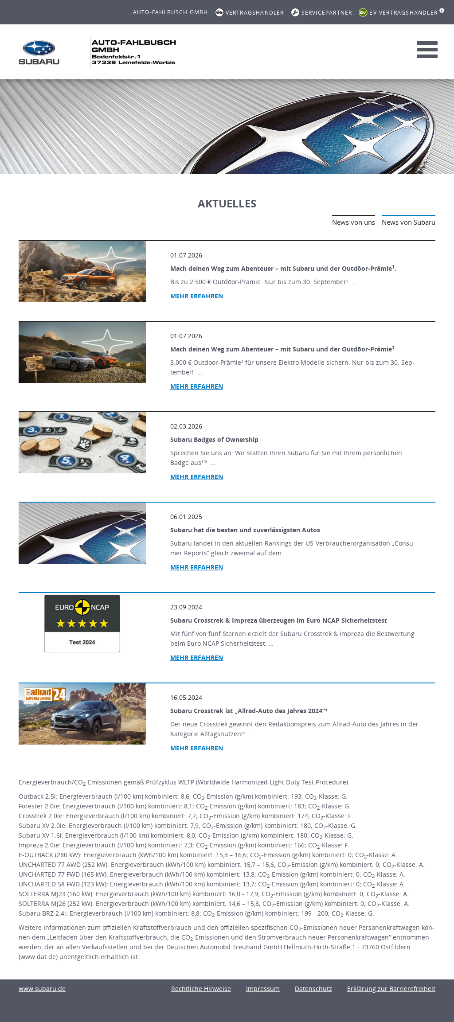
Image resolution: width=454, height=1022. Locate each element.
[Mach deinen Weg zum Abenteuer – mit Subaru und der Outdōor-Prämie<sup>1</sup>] (82, 352)
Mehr (196, 567)
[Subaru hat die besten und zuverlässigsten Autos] (82, 533)
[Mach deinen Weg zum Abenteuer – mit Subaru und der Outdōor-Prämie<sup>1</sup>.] (82, 271)
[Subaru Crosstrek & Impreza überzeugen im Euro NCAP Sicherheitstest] (82, 623)
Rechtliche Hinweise (201, 988)
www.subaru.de (42, 988)
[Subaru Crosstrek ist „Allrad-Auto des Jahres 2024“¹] (82, 714)
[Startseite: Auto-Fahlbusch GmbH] (39, 52)
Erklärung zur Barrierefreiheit (391, 988)
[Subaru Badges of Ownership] (82, 442)
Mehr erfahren (196, 296)
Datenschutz (313, 988)
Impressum (263, 988)
